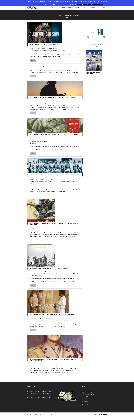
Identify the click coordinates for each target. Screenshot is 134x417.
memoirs (75, 139)
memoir (65, 273)
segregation (44, 141)
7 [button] (98, 44)
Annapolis (48, 66)
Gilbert (50, 181)
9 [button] (100, 44)
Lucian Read (44, 50)
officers (38, 141)
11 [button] (96, 46)
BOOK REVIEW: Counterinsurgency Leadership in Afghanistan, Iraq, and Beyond (52, 314)
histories (56, 139)
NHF (35, 141)
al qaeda (32, 103)
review (74, 181)
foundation (49, 139)
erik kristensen (53, 66)
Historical (53, 139)
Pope (78, 273)
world (35, 183)
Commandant (33, 366)
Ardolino (36, 103)
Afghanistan (33, 320)
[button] (88, 37)
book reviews (40, 103)
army (40, 320)
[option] (93, 32)
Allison (39, 139)
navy (33, 141)
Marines (48, 50)
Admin (41, 66)
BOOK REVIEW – (52, 97)
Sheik (55, 103)
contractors (42, 181)
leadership (49, 230)
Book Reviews (51, 48)
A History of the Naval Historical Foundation (36, 393)
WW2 (37, 183)
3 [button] (93, 44)
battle (36, 273)
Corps (45, 139)
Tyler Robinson (43, 48)
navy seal (67, 66)
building (35, 181)
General (40, 366)
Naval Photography (54, 50)
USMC (71, 66)
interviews (68, 139)
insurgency (49, 320)
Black (42, 139)
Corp (37, 366)
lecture (60, 66)
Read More (33, 60)
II (56, 273)
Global (48, 103)
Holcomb (47, 366)
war (32, 183)
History (57, 101)
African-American (34, 139)
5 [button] (95, 44)
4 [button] (94, 44)
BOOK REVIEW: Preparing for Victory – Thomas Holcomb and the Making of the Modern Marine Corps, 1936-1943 (54, 360)
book (32, 181)
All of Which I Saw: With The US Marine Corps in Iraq (44, 44)
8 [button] (99, 44)
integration (64, 139)
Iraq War (39, 50)
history (60, 139)
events (57, 66)
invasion (58, 273)
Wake (31, 183)
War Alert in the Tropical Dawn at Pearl (35, 391)
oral (40, 141)
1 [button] (90, 44)
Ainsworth (33, 273)
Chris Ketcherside (34, 50)
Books (56, 48)
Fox (39, 230)
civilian (38, 181)
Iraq (52, 320)
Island (61, 181)
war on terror (61, 103)
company (39, 273)
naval (31, 141)
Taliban (62, 320)
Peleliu (75, 273)
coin (42, 320)
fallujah (45, 103)
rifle (30, 275)
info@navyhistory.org (86, 398)
